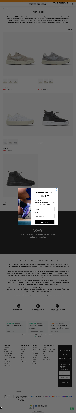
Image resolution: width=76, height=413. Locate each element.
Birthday (38, 213)
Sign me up (44, 222)
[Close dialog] (57, 190)
